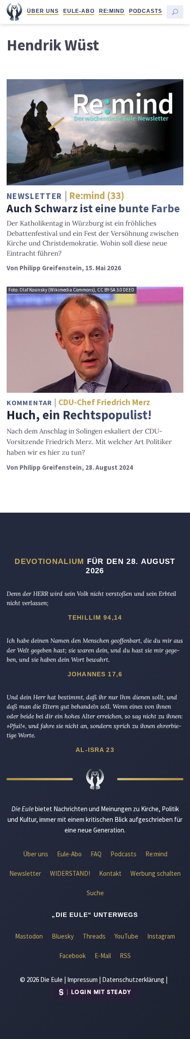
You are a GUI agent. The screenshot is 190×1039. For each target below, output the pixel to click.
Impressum (82, 979)
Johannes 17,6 (95, 674)
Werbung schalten (155, 873)
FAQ (96, 854)
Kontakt (110, 873)
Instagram (161, 936)
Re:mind (112, 11)
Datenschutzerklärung (133, 979)
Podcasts (145, 11)
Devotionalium (49, 561)
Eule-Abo (79, 11)
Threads (94, 936)
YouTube (126, 936)
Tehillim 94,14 (95, 617)
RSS (125, 955)
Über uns (43, 11)
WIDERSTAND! (70, 873)
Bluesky (63, 936)
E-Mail (103, 955)
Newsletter (25, 873)
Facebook (72, 955)
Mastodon (29, 936)
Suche (95, 893)
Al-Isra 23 (95, 749)
